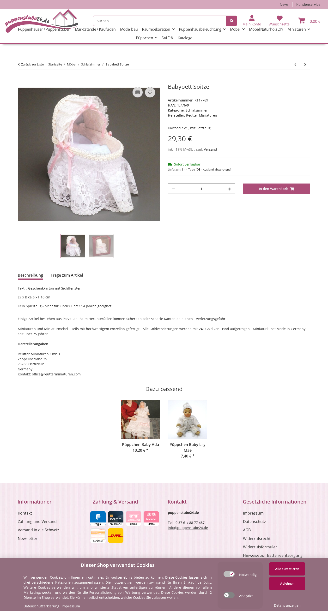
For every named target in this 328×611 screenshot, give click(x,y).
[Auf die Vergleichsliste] (137, 92)
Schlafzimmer (197, 110)
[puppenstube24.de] (42, 20)
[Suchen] (231, 21)
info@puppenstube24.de (188, 527)
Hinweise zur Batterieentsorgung (273, 555)
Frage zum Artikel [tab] (67, 275)
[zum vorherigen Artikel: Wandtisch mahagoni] (295, 64)
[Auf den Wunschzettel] (150, 92)
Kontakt (25, 513)
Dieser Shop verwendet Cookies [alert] (118, 565)
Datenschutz (254, 521)
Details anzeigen (287, 605)
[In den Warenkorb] (21, 80)
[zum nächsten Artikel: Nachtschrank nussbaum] (305, 64)
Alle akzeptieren (287, 569)
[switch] (229, 574)
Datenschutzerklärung (41, 606)
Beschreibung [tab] (30, 275)
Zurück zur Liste (32, 64)
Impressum (253, 513)
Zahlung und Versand (37, 521)
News (284, 4)
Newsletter (27, 538)
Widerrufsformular (260, 547)
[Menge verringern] (173, 189)
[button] (252, 20)
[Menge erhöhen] (230, 189)
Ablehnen (287, 583)
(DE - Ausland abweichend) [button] (213, 169)
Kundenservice (308, 4)
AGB (247, 530)
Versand (210, 149)
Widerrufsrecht (257, 538)
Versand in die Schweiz (38, 530)
